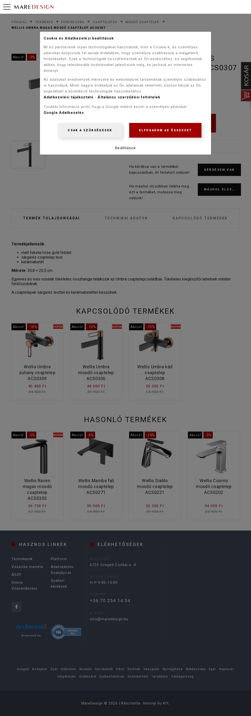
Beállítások (125, 148)
